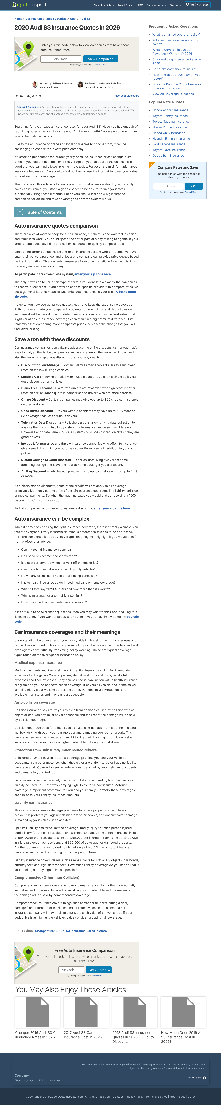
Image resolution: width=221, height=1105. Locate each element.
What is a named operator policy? (176, 34)
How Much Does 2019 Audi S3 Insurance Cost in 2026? (183, 1037)
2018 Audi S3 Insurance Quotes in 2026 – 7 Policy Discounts (133, 1037)
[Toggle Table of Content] (40, 212)
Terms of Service (156, 1096)
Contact (118, 1096)
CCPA (191, 1096)
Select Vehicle (103, 5)
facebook (204, 1078)
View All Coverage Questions (173, 94)
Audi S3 (85, 18)
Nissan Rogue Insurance (169, 127)
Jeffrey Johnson (62, 83)
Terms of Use (100, 65)
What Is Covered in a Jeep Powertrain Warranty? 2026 (172, 51)
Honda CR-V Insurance (168, 133)
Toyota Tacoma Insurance (171, 121)
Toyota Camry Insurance (170, 116)
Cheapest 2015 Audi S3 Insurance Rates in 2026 (71, 931)
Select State (124, 5)
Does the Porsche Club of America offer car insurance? (177, 86)
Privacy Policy (134, 1096)
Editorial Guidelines (28, 106)
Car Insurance (155, 5)
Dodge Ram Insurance (168, 155)
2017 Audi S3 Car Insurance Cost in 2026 (83, 1035)
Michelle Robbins (110, 83)
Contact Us (30, 1080)
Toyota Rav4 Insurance (168, 150)
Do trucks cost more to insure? (174, 69)
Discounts (175, 5)
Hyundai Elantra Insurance (171, 138)
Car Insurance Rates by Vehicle (46, 18)
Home (18, 18)
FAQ (140, 5)
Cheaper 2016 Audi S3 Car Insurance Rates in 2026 (37, 1035)
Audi (73, 18)
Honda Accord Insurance (170, 110)
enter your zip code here (92, 274)
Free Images (177, 1096)
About (18, 1080)
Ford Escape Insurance (168, 144)
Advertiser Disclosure (126, 95)
